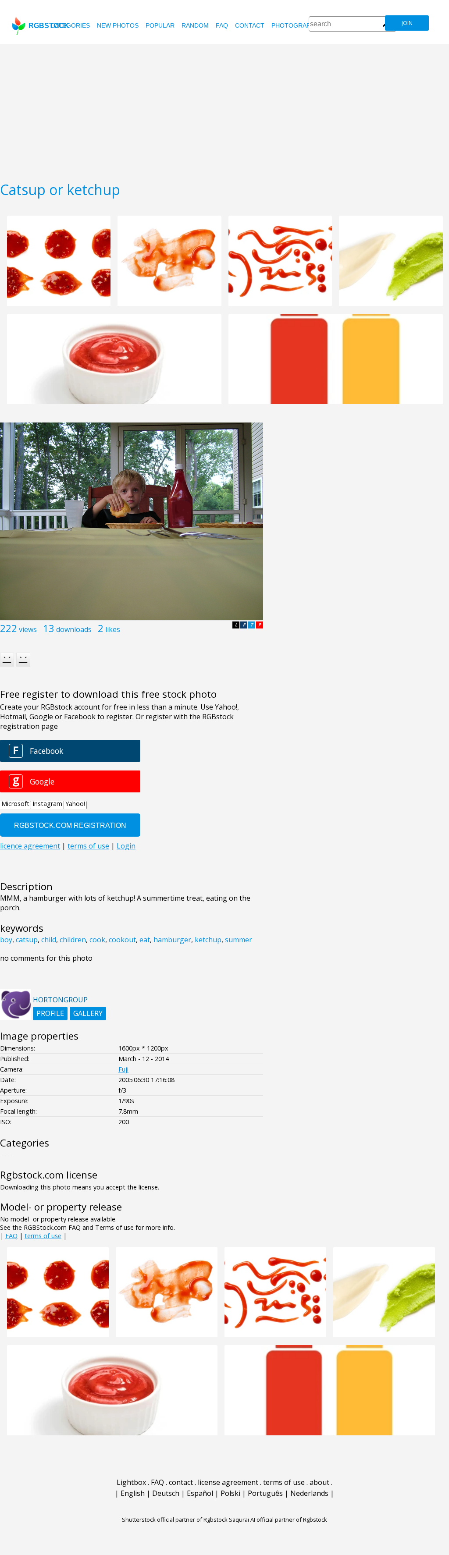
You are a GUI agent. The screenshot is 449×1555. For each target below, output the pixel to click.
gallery (88, 1013)
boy (6, 939)
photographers (299, 25)
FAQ (222, 25)
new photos (118, 25)
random (195, 25)
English (133, 1493)
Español (200, 1493)
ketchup (208, 939)
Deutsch (165, 1493)
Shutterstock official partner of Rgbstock (175, 1519)
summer (238, 939)
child (48, 939)
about (319, 1482)
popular (160, 25)
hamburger (172, 939)
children (73, 939)
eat (144, 939)
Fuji (123, 1069)
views (28, 629)
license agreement (228, 1482)
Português (265, 1493)
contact (249, 25)
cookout (122, 939)
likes (112, 629)
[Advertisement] (224, 109)
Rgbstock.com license (48, 1175)
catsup (27, 939)
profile (50, 1013)
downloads (74, 629)
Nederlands (309, 1493)
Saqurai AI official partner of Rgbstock (278, 1519)
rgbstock (49, 25)
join (407, 23)
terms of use (43, 1236)
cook (97, 939)
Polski (230, 1493)
